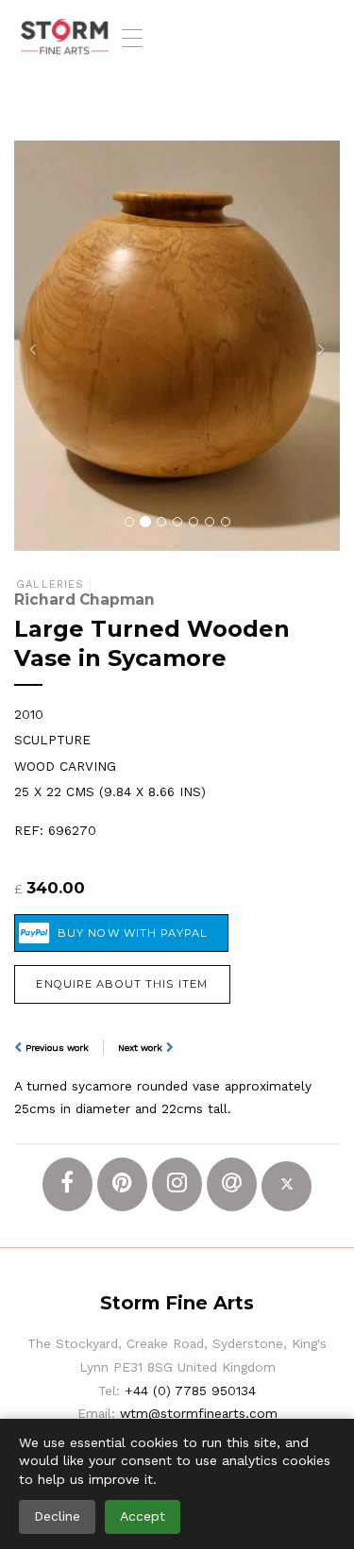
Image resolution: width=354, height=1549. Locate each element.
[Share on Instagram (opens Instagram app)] (177, 1184)
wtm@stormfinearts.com (199, 1413)
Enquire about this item (122, 984)
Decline (57, 1516)
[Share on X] (286, 1186)
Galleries (50, 584)
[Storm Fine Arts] (64, 37)
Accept (142, 1516)
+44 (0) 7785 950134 (190, 1390)
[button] (38, 345)
